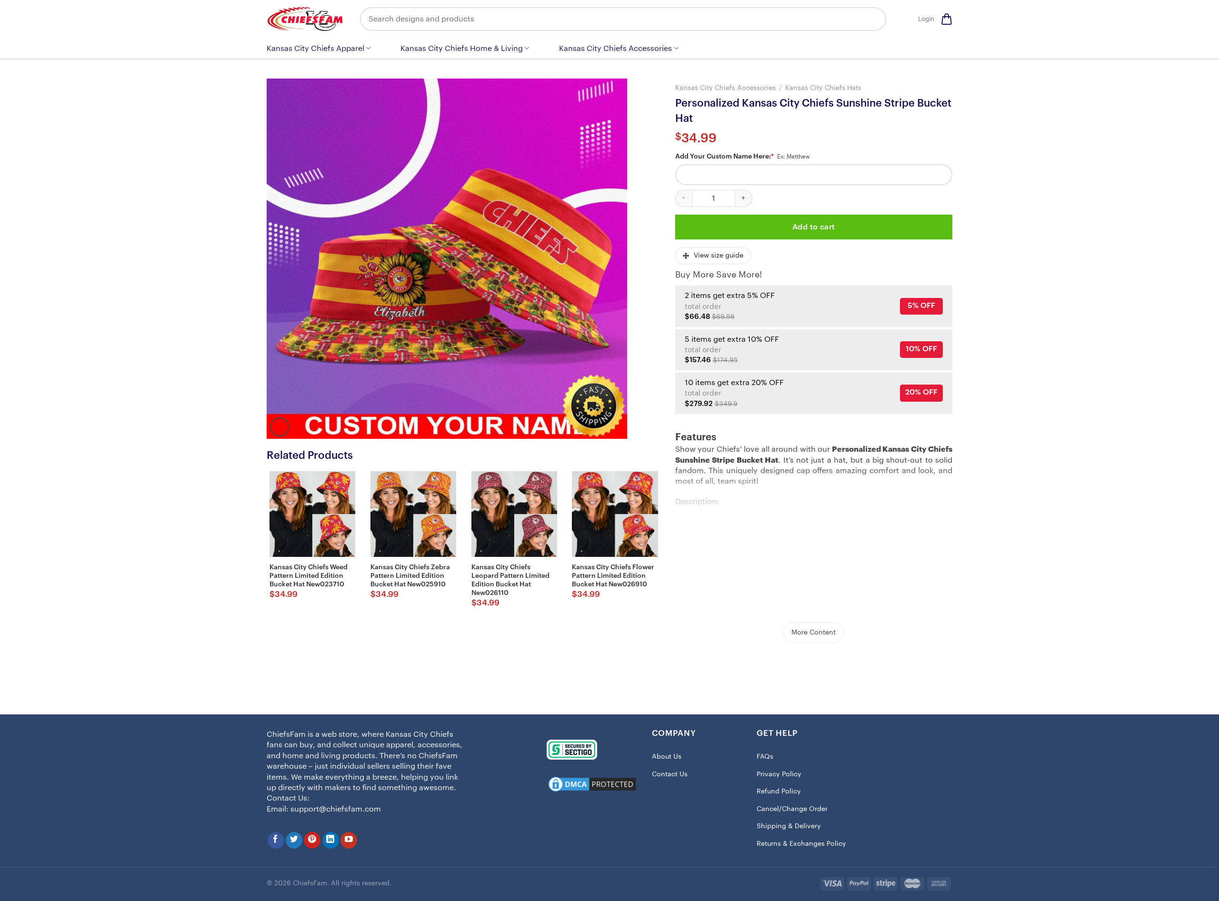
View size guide (718, 255)
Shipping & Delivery (789, 826)
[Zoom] (279, 426)
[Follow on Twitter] (294, 840)
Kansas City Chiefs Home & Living (461, 48)
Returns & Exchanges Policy (801, 844)
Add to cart (813, 227)
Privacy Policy (779, 774)
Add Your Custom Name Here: (724, 156)
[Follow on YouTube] (348, 840)
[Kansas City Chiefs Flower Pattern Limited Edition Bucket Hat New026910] (615, 514)
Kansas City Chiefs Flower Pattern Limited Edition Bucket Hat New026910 (613, 576)
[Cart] (946, 19)
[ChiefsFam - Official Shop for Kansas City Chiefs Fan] (306, 19)
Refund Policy (779, 791)
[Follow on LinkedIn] (330, 840)
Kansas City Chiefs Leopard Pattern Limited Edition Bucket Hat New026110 (510, 580)
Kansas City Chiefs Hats (823, 88)
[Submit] (872, 19)
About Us (666, 756)
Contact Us (670, 774)
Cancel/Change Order (792, 809)
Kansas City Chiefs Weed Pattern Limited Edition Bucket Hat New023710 (309, 576)
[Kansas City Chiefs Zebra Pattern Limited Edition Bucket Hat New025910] (413, 514)
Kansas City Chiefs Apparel (315, 48)
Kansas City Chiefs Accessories (615, 48)
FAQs (765, 756)
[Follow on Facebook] (276, 840)
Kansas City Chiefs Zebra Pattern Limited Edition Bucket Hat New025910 (410, 576)
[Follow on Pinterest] (312, 840)
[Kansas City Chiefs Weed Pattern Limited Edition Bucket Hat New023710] (312, 514)
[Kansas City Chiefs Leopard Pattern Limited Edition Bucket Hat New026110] (514, 514)
